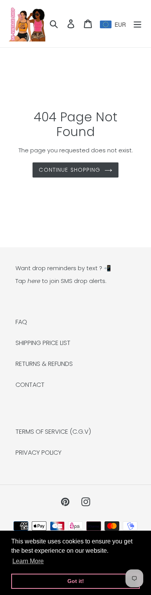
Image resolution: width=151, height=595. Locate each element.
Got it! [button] (75, 581)
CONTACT (30, 384)
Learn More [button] (28, 561)
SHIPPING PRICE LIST (42, 342)
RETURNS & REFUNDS (44, 363)
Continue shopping (69, 170)
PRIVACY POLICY (38, 452)
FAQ (21, 321)
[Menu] (137, 23)
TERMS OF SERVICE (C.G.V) (53, 431)
